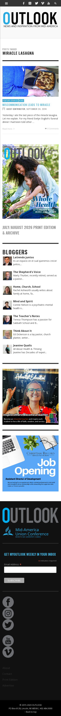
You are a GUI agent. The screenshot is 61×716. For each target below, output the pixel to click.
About (6, 668)
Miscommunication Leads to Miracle (26, 105)
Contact (7, 674)
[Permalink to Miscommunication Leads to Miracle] (30, 81)
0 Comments (53, 128)
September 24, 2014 (37, 108)
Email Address (12, 564)
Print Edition (10, 679)
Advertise (8, 685)
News (21, 100)
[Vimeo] (42, 3)
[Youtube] (49, 3)
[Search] (6, 3)
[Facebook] (24, 3)
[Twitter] (36, 3)
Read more (7, 129)
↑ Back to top (31, 711)
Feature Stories (10, 100)
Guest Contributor (16, 109)
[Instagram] (30, 3)
